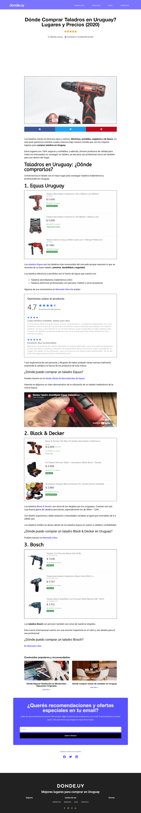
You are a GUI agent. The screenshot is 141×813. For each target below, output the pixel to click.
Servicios (96, 6)
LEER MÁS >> (46, 690)
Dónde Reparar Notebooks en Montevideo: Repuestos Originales (47, 684)
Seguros (29, 798)
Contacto (125, 6)
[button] (39, 129)
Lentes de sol (70, 798)
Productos (79, 6)
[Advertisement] (70, 57)
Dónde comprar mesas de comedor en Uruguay (94, 683)
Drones (112, 798)
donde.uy (17, 5)
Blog (110, 6)
